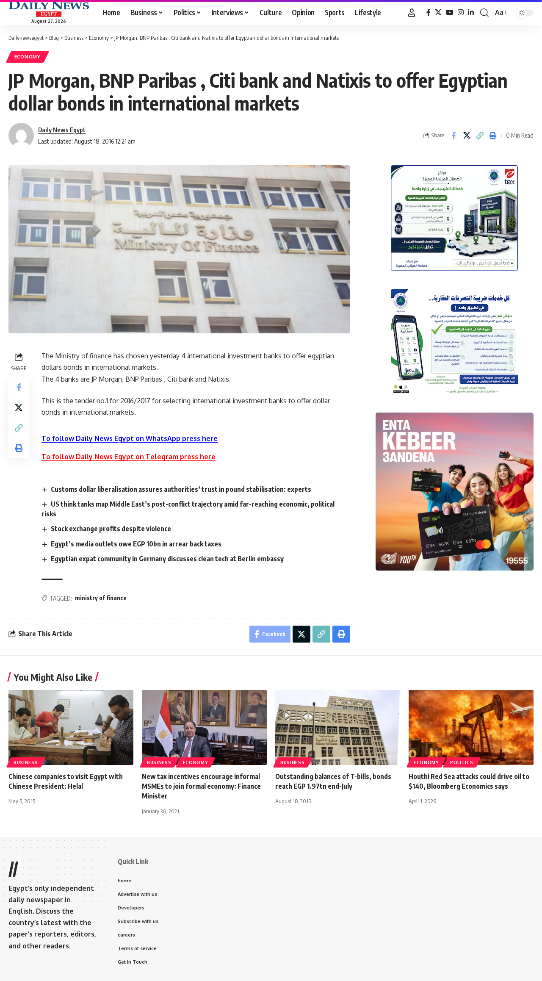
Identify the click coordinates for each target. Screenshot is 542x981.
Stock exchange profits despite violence (111, 528)
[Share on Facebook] (453, 135)
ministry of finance (101, 597)
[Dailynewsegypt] (48, 9)
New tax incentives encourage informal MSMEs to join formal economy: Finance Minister (201, 786)
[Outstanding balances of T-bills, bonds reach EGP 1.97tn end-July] (337, 727)
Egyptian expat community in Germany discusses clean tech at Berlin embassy (167, 558)
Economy (27, 56)
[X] (438, 12)
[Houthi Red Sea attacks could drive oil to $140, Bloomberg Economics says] (471, 727)
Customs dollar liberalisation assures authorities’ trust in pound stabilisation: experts (181, 489)
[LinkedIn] (471, 12)
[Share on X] (467, 135)
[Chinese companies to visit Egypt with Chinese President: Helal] (70, 727)
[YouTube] (450, 12)
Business (26, 762)
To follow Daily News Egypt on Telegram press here (128, 456)
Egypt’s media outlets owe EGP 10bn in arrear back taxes (136, 544)
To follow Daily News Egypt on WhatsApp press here (129, 438)
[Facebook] (428, 12)
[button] (411, 12)
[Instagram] (461, 12)
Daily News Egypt (62, 129)
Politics (461, 762)
